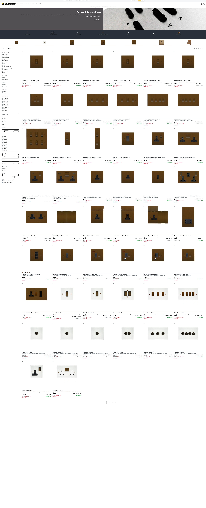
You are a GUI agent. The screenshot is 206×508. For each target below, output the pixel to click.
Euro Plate (5, 71)
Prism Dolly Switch (33, 353)
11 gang (5, 145)
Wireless (5, 102)
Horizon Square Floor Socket (61, 236)
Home (91, 6)
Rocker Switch (6, 60)
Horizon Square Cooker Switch (121, 158)
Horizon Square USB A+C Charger (31, 275)
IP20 (4, 77)
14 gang (5, 148)
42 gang (5, 150)
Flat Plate (5, 98)
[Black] (25, 272)
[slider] (2, 129)
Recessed (5, 99)
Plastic (5, 86)
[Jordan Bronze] (29, 272)
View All (97, 21)
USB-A (5, 110)
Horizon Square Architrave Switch (62, 158)
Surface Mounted (6, 107)
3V (4, 168)
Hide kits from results (8, 182)
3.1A (4, 118)
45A (4, 124)
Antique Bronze (97, 6)
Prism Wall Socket (35, 392)
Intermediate (6, 105)
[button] (36, 4)
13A (4, 121)
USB (4, 108)
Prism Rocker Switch (67, 314)
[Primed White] (24, 272)
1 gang (5, 136)
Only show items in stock (9, 180)
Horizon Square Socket (92, 196)
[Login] (202, 4)
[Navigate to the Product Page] (36, 64)
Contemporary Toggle (7, 68)
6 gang (5, 142)
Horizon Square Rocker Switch (31, 81)
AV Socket (5, 69)
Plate (4, 63)
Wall (4, 91)
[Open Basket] (204, 4)
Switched (5, 104)
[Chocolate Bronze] (27, 272)
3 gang (5, 139)
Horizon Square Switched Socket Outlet (154, 158)
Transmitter (6, 57)
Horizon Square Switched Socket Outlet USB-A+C (187, 196)
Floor (4, 92)
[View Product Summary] (42, 76)
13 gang (5, 147)
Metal (4, 84)
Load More (112, 402)
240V (4, 170)
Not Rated (5, 79)
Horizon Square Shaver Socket (182, 236)
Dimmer (5, 54)
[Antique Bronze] (22, 272)
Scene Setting (6, 101)
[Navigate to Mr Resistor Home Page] (9, 4)
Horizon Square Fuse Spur (62, 275)
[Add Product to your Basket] (31, 76)
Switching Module (7, 66)
